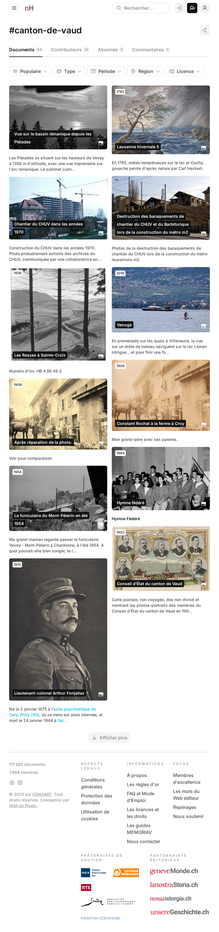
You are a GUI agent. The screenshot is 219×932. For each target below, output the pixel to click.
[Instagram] (20, 783)
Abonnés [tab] (110, 49)
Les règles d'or (143, 784)
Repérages (184, 807)
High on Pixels (23, 805)
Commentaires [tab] (150, 49)
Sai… (62, 720)
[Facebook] (12, 783)
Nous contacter (143, 841)
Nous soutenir (188, 816)
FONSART (42, 794)
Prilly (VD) (29, 714)
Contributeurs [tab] (69, 49)
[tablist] (109, 50)
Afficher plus (113, 737)
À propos (137, 775)
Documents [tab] (25, 49)
